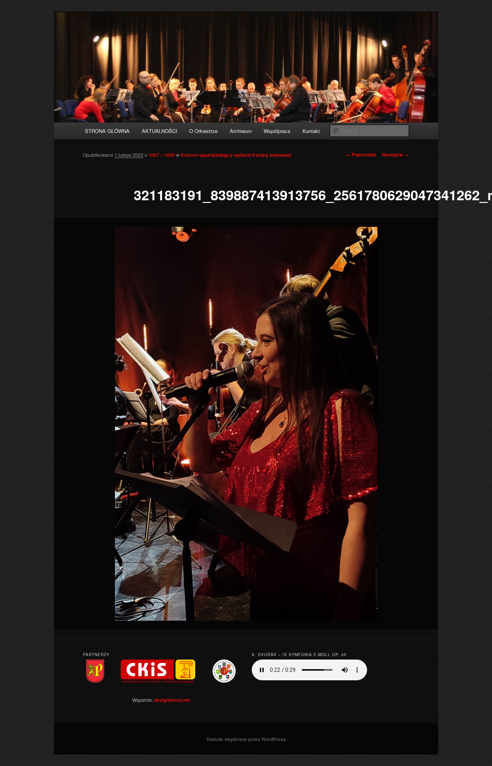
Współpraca (277, 131)
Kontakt (311, 131)
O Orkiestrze (203, 131)
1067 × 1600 (161, 154)
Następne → (395, 154)
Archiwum (241, 131)
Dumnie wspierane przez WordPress (246, 739)
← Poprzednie (361, 154)
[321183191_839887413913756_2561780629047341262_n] (246, 423)
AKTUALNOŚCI (159, 131)
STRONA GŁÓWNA (107, 131)
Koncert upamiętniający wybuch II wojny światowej (236, 154)
